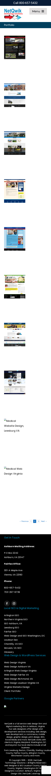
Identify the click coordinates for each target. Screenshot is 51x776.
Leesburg (13, 750)
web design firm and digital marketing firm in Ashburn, (26, 725)
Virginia (16, 742)
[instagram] (14, 603)
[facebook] (7, 603)
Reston (22, 750)
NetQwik (27, 773)
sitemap (36, 773)
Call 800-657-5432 (25, 3)
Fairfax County (21, 753)
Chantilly (30, 750)
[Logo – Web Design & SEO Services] (13, 9)
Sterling (39, 750)
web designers (19, 729)
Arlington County (37, 753)
